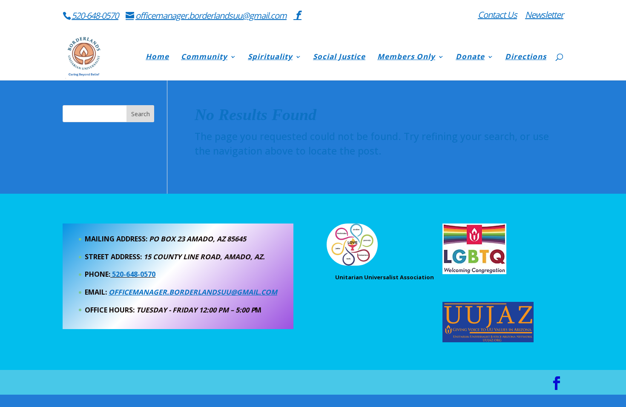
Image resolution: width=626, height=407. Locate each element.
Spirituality (270, 57)
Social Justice (339, 57)
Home (157, 57)
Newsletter (544, 15)
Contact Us (497, 15)
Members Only (406, 57)
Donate (470, 57)
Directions (525, 57)
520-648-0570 (95, 15)
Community (204, 57)
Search (140, 114)
